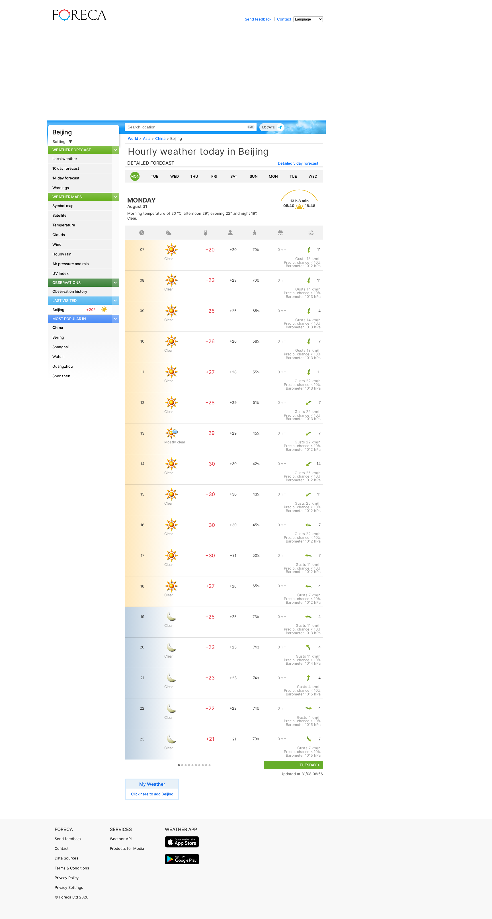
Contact (284, 19)
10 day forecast (65, 168)
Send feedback (258, 19)
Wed (174, 176)
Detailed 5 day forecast (298, 163)
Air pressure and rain (70, 263)
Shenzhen (61, 376)
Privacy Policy (67, 877)
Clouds (58, 234)
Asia (146, 138)
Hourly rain (61, 254)
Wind (57, 244)
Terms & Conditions (72, 868)
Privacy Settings (69, 887)
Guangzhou (62, 366)
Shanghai (60, 347)
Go (250, 127)
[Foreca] (78, 20)
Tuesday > (310, 765)
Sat (233, 176)
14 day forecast (65, 178)
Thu (194, 176)
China (57, 327)
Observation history (69, 291)
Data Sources (66, 858)
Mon (135, 176)
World (133, 138)
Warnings (60, 187)
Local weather (64, 158)
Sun (254, 176)
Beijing (62, 132)
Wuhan (58, 356)
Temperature (63, 225)
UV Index (60, 273)
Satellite (59, 215)
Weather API (121, 838)
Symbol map (62, 205)
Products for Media (127, 848)
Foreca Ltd (68, 897)
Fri (214, 176)
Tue (154, 176)
